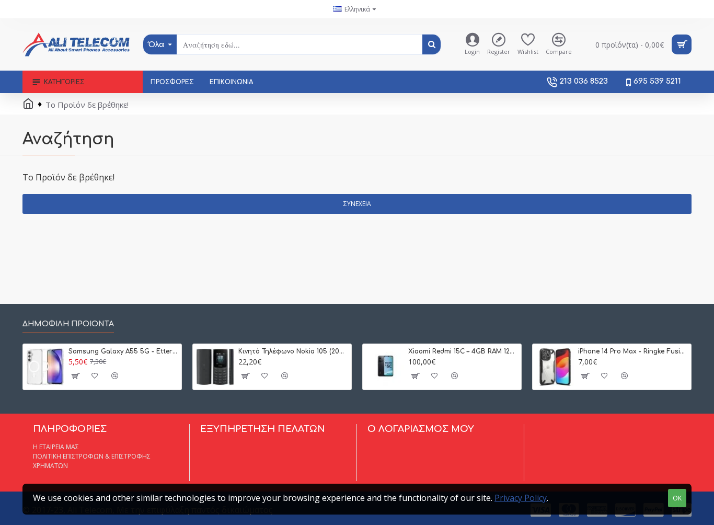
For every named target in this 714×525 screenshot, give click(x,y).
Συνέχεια (357, 203)
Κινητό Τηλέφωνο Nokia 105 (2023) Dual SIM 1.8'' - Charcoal (293, 351)
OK (677, 498)
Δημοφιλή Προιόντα (68, 324)
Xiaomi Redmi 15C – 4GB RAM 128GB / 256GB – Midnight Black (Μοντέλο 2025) (462, 351)
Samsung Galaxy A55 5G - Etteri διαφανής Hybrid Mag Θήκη (123, 351)
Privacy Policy (520, 498)
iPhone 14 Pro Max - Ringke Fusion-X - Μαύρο (632, 351)
